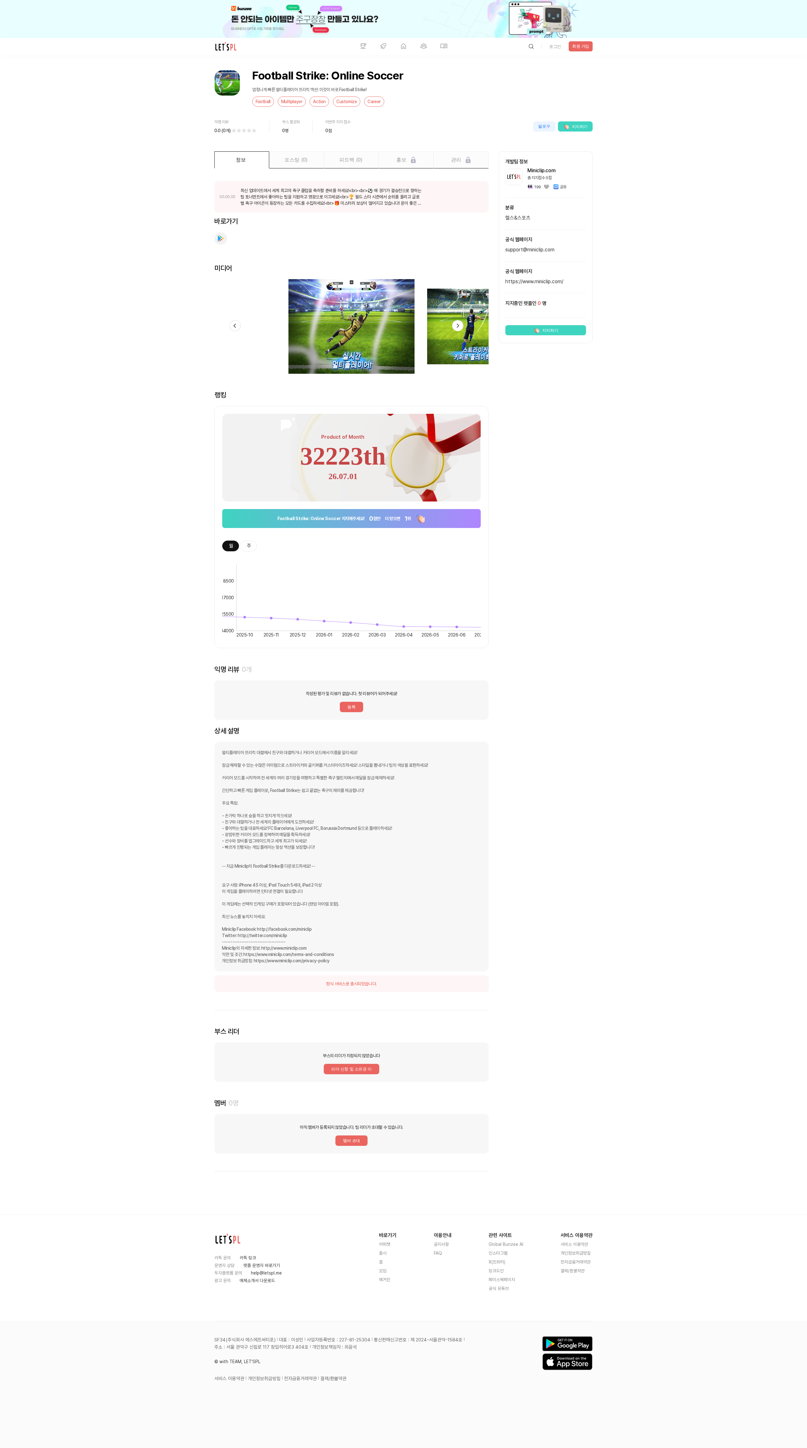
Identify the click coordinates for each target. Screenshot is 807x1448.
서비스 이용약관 (574, 1244)
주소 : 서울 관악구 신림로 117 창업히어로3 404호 (261, 1347)
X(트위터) (497, 1261)
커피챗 (384, 1244)
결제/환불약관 (572, 1270)
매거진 (384, 1279)
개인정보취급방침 (575, 1253)
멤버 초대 (351, 1140)
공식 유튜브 (499, 1288)
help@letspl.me (266, 1272)
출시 (382, 1253)
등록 (351, 707)
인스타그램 (498, 1253)
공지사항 (441, 1244)
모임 (382, 1270)
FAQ (438, 1253)
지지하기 (580, 126)
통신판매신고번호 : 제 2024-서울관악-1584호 (418, 1340)
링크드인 (496, 1270)
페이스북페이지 (502, 1279)
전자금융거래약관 (575, 1261)
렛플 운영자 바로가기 (261, 1265)
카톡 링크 (248, 1257)
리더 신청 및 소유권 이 (351, 1069)
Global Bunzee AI (506, 1244)
